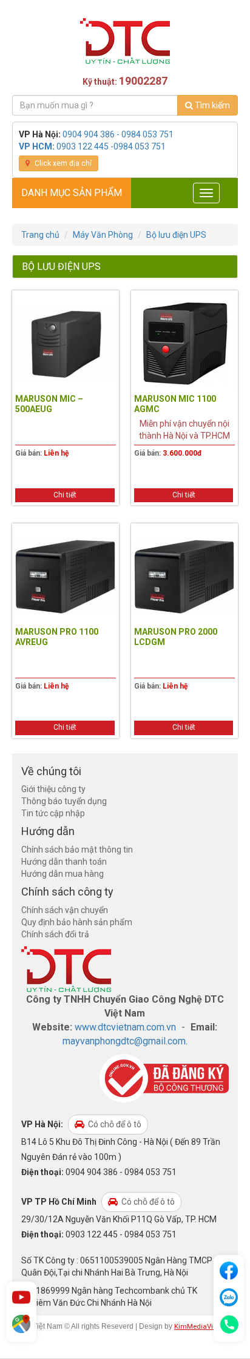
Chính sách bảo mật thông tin (77, 849)
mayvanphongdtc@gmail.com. (124, 1041)
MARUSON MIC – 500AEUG (49, 404)
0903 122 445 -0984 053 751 (111, 146)
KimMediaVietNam (204, 1326)
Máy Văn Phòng (103, 235)
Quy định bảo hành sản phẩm (76, 922)
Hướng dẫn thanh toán (64, 861)
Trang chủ (40, 235)
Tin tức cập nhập (53, 813)
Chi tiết (64, 495)
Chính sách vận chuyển (64, 910)
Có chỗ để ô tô (113, 1124)
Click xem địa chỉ (62, 163)
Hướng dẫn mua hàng (62, 874)
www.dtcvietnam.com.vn (125, 1027)
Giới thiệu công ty (53, 789)
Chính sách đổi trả (55, 934)
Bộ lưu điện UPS (176, 235)
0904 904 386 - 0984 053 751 (118, 134)
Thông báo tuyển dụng (64, 801)
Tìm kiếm (211, 105)
